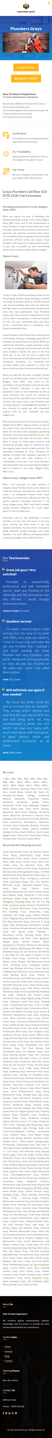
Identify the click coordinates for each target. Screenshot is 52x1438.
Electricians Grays (19, 881)
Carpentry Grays (17, 905)
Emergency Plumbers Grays (35, 1188)
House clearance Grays (14, 1281)
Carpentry (7, 915)
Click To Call (27, 67)
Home (8, 1346)
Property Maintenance (20, 948)
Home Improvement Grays (25, 855)
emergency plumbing (39, 431)
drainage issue (34, 338)
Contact (9, 1360)
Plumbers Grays (11, 1194)
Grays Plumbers (32, 298)
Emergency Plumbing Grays (17, 901)
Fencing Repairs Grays (28, 871)
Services (8, 1351)
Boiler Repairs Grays (30, 998)
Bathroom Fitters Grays (15, 898)
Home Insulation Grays (37, 1277)
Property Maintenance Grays (23, 1164)
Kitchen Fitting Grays (14, 988)
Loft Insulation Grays (38, 1281)
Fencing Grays (42, 1141)
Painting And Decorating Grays (33, 1124)
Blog (7, 1356)
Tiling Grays (25, 915)
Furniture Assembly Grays (15, 1247)
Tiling (16, 991)
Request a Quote (27, 78)
